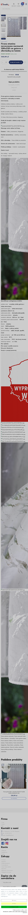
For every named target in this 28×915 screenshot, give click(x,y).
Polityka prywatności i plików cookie (20, 910)
